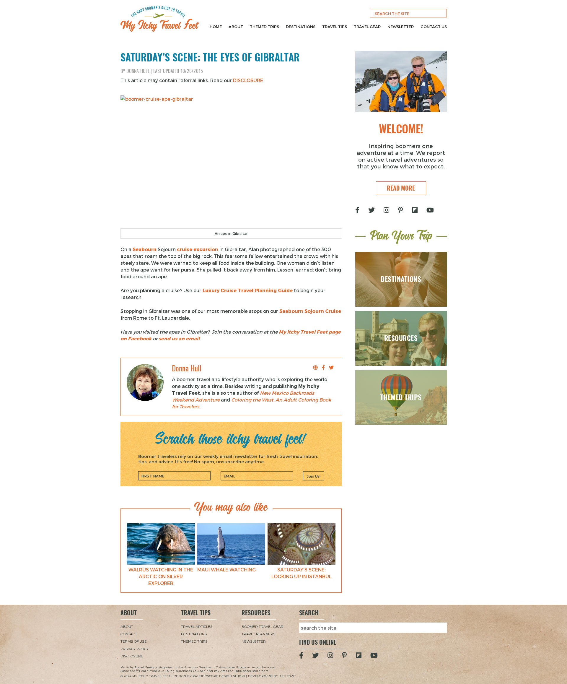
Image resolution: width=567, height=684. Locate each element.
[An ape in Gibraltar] (231, 161)
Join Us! (313, 476)
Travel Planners (259, 634)
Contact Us (434, 26)
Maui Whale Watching (226, 569)
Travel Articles (197, 626)
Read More (401, 188)
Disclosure (131, 656)
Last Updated (178, 71)
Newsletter (400, 26)
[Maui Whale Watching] (231, 544)
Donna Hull (137, 71)
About (236, 26)
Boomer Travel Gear (263, 626)
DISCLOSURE (248, 80)
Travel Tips (334, 26)
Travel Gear (367, 26)
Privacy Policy (134, 648)
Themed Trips (264, 26)
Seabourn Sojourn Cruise (310, 311)
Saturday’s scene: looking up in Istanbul (301, 573)
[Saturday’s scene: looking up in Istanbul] (301, 544)
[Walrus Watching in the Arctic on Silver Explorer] (161, 544)
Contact (128, 634)
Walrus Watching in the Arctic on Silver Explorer (160, 576)
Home (216, 26)
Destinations (300, 26)
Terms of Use (133, 641)
